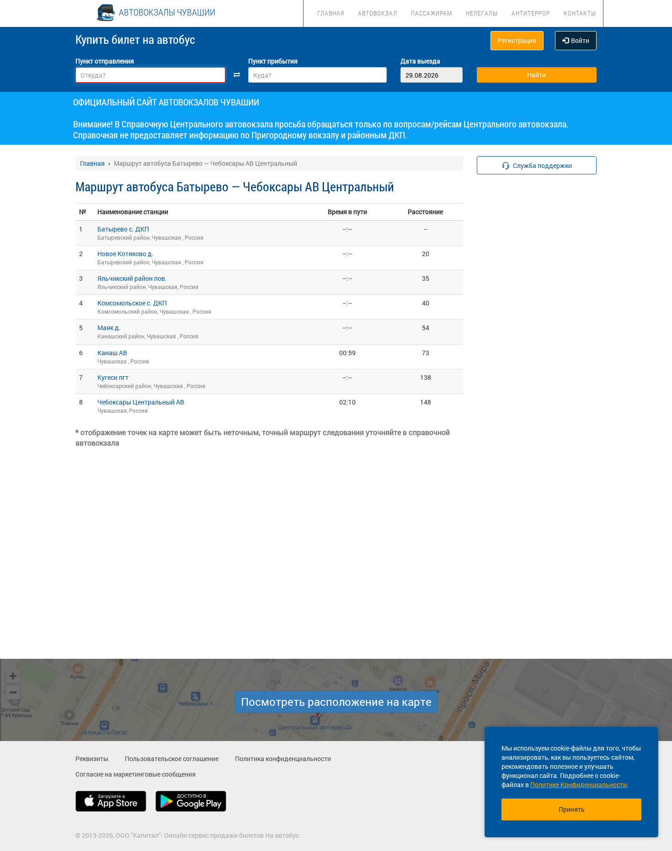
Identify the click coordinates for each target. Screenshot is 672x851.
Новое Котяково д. (125, 253)
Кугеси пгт (112, 377)
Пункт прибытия (273, 61)
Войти (580, 40)
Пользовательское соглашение (172, 758)
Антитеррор (531, 13)
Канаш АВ (112, 352)
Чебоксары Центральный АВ (140, 402)
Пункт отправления (104, 61)
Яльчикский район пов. (132, 278)
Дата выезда (420, 61)
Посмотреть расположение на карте (336, 701)
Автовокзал (377, 13)
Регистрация (517, 40)
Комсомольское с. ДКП (132, 303)
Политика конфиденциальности (283, 758)
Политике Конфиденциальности (578, 784)
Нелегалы (482, 13)
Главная (330, 13)
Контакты (580, 13)
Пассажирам (431, 13)
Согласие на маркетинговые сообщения (135, 774)
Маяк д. (109, 327)
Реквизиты (91, 758)
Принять (572, 809)
